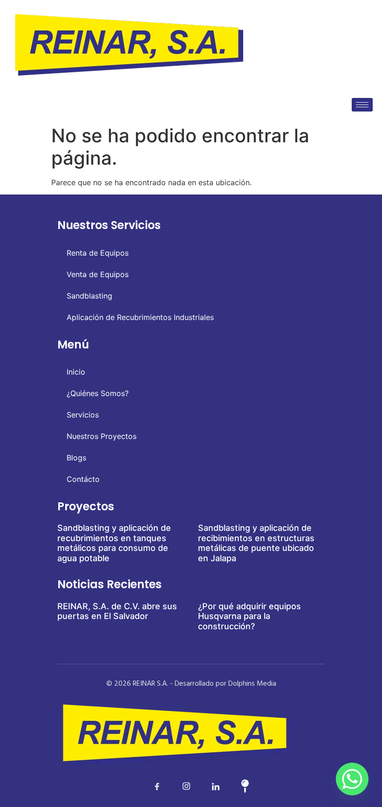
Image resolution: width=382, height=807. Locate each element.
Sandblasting (89, 295)
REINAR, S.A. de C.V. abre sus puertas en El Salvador (117, 611)
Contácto (83, 479)
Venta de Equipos (98, 274)
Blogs (76, 457)
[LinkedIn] (176, 786)
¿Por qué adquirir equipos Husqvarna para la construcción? (249, 616)
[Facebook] (147, 786)
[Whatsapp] (352, 779)
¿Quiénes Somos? (98, 393)
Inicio (76, 371)
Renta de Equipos (98, 252)
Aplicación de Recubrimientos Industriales (140, 317)
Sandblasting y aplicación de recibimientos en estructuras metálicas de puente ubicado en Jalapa (256, 543)
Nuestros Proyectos (101, 436)
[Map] (235, 786)
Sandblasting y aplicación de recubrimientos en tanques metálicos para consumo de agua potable (114, 543)
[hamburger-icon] (362, 104)
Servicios (83, 414)
